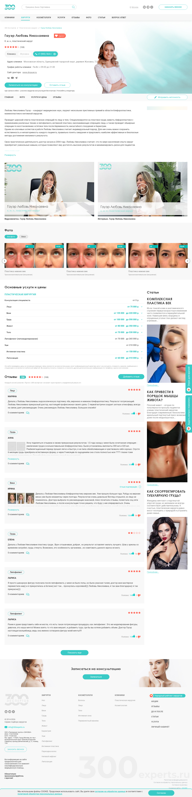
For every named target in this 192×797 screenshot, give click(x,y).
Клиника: (11, 54)
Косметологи (44, 17)
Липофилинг (47, 741)
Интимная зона (84, 716)
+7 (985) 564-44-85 (47, 54)
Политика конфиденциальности (175, 780)
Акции (154, 701)
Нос (43, 700)
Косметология (121, 705)
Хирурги (25, 17)
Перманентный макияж (88, 721)
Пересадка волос (49, 751)
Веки (44, 710)
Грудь (44, 716)
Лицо (44, 705)
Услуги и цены (39, 97)
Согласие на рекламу (179, 785)
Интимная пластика (50, 746)
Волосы (81, 700)
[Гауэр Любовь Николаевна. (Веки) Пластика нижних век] (34, 255)
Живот (44, 726)
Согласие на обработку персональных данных (170, 782)
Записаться (96, 677)
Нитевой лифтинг (49, 756)
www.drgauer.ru (29, 72)
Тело (44, 721)
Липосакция (47, 762)
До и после (157, 711)
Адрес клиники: (14, 61)
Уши (43, 736)
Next (187, 261)
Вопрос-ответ (119, 17)
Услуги (61, 17)
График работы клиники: (19, 67)
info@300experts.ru (16, 727)
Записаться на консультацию (23, 85)
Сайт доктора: (14, 72)
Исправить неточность (169, 97)
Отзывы (76, 17)
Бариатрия (46, 731)
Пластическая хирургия (125, 700)
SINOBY (184, 788)
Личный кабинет (160, 727)
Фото (88, 17)
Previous (4, 261)
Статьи (101, 17)
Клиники (9, 17)
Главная (9, 97)
